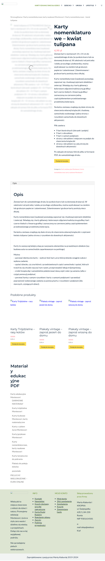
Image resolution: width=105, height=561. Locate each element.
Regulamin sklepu (42, 517)
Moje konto (62, 498)
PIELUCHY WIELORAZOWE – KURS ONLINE (18, 478)
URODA (79, 5)
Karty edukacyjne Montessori (70, 169)
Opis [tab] (15, 183)
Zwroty (38, 520)
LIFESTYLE (90, 5)
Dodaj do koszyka (62, 161)
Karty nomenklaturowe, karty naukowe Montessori (43, 17)
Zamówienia (62, 504)
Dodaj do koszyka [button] (18, 344)
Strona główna (16, 17)
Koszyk (60, 506)
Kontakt (38, 498)
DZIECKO (67, 5)
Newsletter (40, 501)
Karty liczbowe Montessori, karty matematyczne (20, 418)
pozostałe (16, 471)
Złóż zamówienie (64, 501)
